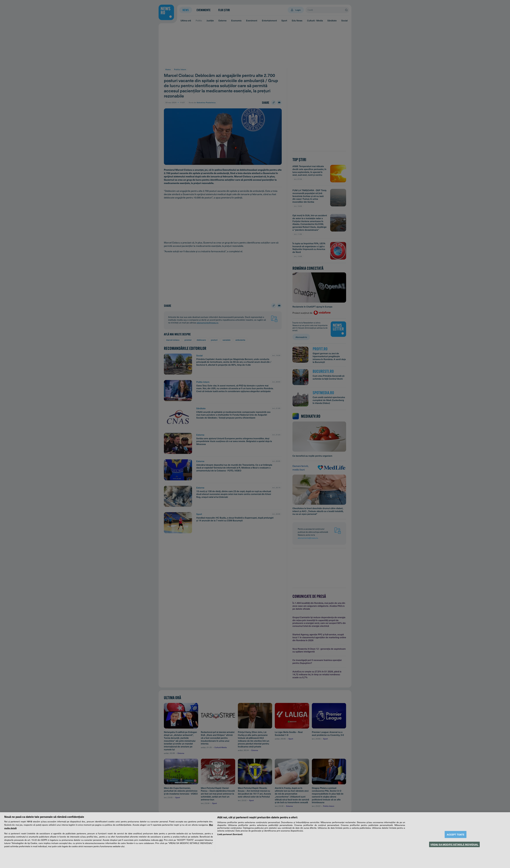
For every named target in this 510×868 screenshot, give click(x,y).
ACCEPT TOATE (455, 834)
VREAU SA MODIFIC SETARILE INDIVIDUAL (454, 844)
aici (161, 839)
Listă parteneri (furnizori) (229, 834)
